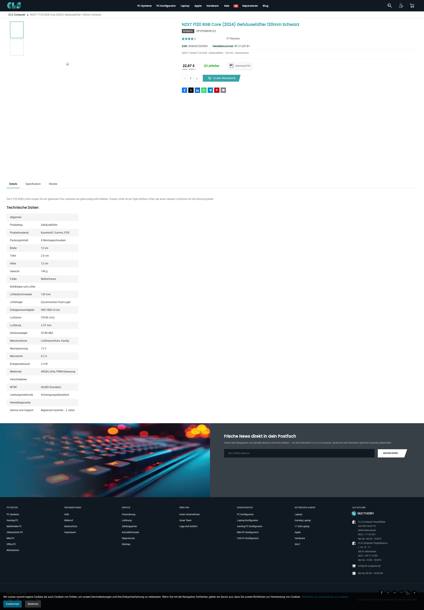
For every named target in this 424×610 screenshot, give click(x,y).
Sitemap (126, 544)
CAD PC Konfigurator (248, 538)
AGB (66, 514)
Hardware (300, 538)
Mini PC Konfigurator (248, 532)
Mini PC (10, 538)
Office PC (11, 544)
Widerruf (68, 520)
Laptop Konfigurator (247, 520)
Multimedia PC (14, 526)
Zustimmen (12, 604)
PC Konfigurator (245, 514)
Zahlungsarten (129, 526)
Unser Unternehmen (189, 514)
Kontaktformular (130, 532)
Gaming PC (12, 520)
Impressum (70, 532)
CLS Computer (16, 14)
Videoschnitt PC (15, 532)
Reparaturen (128, 538)
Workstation (13, 550)
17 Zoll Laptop (302, 526)
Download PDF (243, 65)
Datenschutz (70, 526)
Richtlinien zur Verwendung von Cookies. (325, 596)
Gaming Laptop (303, 520)
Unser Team (185, 520)
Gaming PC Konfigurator (249, 526)
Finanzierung (128, 514)
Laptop (298, 514)
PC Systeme (13, 514)
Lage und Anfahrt (188, 526)
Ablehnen (32, 604)
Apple (297, 532)
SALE (297, 544)
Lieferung (127, 520)
